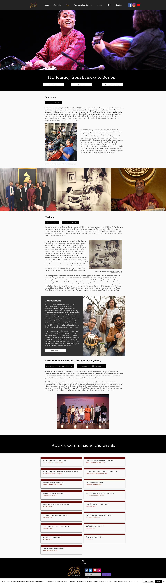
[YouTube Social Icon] (95, 570)
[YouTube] (138, 5)
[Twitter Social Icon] (90, 570)
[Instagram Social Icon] (99, 570)
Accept (158, 581)
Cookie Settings (148, 581)
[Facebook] (130, 5)
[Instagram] (134, 5)
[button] (99, 5)
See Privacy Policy (133, 581)
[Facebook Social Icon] (86, 570)
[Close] (164, 581)
